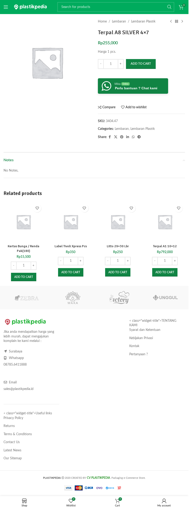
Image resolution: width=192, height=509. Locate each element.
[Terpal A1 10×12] (165, 222)
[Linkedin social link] (127, 137)
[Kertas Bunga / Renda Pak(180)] (24, 222)
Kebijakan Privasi (141, 338)
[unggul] (165, 297)
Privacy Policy (13, 418)
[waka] (73, 297)
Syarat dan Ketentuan (144, 330)
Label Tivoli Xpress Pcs (71, 246)
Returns (9, 426)
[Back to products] (176, 21)
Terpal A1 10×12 (165, 246)
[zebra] (27, 297)
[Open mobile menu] (6, 7)
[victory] (119, 297)
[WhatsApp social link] (133, 137)
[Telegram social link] (139, 137)
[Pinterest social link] (122, 137)
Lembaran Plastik (143, 21)
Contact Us (12, 442)
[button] (23, 277)
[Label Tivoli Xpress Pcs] (71, 222)
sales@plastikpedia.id (18, 389)
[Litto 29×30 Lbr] (118, 222)
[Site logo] (30, 7)
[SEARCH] (169, 7)
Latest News (12, 450)
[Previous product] (171, 21)
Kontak (134, 346)
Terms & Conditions (18, 434)
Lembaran (119, 21)
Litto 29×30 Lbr (118, 246)
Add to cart (141, 63)
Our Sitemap (13, 458)
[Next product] (182, 21)
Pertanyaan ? (138, 354)
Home (102, 21)
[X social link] (116, 137)
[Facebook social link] (110, 137)
